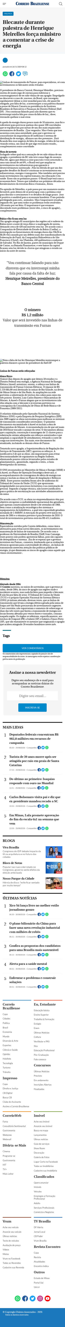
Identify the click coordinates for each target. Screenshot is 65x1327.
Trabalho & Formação (44, 1019)
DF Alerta (38, 1227)
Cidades (6, 1018)
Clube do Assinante (12, 1102)
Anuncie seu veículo (12, 1231)
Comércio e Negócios (44, 1212)
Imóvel (39, 1116)
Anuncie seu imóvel (43, 1126)
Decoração (39, 1152)
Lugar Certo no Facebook (46, 1161)
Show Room (39, 1148)
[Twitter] (18, 75)
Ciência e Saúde (10, 1049)
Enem (36, 1028)
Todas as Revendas (12, 1263)
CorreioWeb (12, 1116)
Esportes (7, 1045)
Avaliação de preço (11, 1245)
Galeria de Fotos (42, 1157)
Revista (37, 1257)
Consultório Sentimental (14, 1126)
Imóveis (37, 1187)
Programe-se (9, 1156)
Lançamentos (40, 1135)
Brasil (5, 1027)
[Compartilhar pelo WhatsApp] (46, 749)
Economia (7, 1032)
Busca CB (7, 1097)
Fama (5, 1121)
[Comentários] (25, 75)
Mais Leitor (8, 1173)
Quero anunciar (41, 1182)
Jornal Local (39, 1231)
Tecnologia (8, 1063)
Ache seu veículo (10, 1227)
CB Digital (7, 1093)
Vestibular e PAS (42, 1041)
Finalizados (39, 1089)
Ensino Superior (41, 1014)
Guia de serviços (42, 1143)
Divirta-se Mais (14, 1145)
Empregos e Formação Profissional (44, 1197)
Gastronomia (9, 1130)
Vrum (7, 1221)
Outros (39, 1272)
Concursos (42, 1065)
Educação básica (42, 1010)
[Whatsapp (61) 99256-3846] (17, 1299)
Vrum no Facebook (11, 1258)
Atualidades (39, 1261)
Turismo (6, 1067)
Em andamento (41, 1080)
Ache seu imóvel (41, 1121)
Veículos (38, 1191)
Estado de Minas (42, 1278)
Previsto (38, 1075)
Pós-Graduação (41, 1055)
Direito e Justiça (10, 1088)
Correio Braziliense (11, 1006)
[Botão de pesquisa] (60, 4)
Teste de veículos (11, 1240)
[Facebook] (11, 75)
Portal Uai (38, 1282)
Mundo (6, 1036)
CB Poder (38, 1236)
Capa (5, 1014)
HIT (4, 1164)
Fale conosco (40, 1059)
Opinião (6, 1054)
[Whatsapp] (5, 75)
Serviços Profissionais (44, 1207)
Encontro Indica (41, 1266)
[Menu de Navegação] (5, 4)
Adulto (37, 1203)
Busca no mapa (41, 1130)
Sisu (36, 1046)
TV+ (5, 1169)
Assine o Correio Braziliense (16, 1106)
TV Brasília (42, 1221)
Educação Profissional (44, 1050)
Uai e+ (37, 1287)
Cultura (37, 1037)
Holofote (7, 1058)
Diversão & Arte (10, 1040)
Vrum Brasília (40, 1240)
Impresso (10, 1078)
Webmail (7, 1139)
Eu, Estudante (45, 1004)
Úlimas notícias (41, 1139)
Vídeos (6, 1249)
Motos (6, 1254)
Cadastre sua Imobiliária (45, 1170)
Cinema (6, 1151)
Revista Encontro (47, 1247)
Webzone (7, 1135)
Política (6, 1023)
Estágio (37, 1023)
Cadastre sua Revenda (13, 1267)
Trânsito (6, 1072)
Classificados (44, 1177)
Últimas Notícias (42, 1032)
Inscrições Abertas (43, 1084)
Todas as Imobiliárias (44, 1166)
